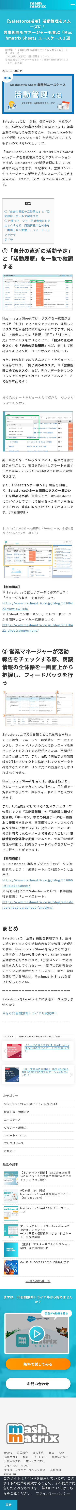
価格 (51, 1452)
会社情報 (55, 1470)
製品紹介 (22, 1452)
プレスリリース (14, 1143)
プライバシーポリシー (18, 1465)
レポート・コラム (15, 1135)
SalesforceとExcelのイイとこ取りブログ (31, 1104)
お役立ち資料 (12, 1461)
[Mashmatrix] (38, 1312)
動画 (25, 1457)
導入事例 (38, 1452)
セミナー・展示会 (15, 1127)
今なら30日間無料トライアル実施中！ (30, 1013)
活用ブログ (11, 1457)
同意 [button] (9, 1504)
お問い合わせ (38, 1383)
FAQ (61, 1452)
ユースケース (12, 1120)
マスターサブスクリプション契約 (24, 1470)
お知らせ (9, 1151)
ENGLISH (10, 1474)
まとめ (8, 239)
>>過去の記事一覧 (38, 1281)
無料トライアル (35, 1461)
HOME (8, 1452)
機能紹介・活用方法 (17, 1112)
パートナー (40, 1457)
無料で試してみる (38, 1363)
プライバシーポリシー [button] (53, 1493)
